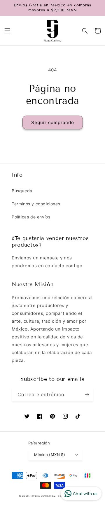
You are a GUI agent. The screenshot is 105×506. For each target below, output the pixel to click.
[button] (7, 30)
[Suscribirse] (86, 394)
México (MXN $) (49, 454)
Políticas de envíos (31, 216)
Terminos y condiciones (36, 203)
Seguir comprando (52, 122)
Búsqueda (22, 190)
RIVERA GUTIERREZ (44, 495)
